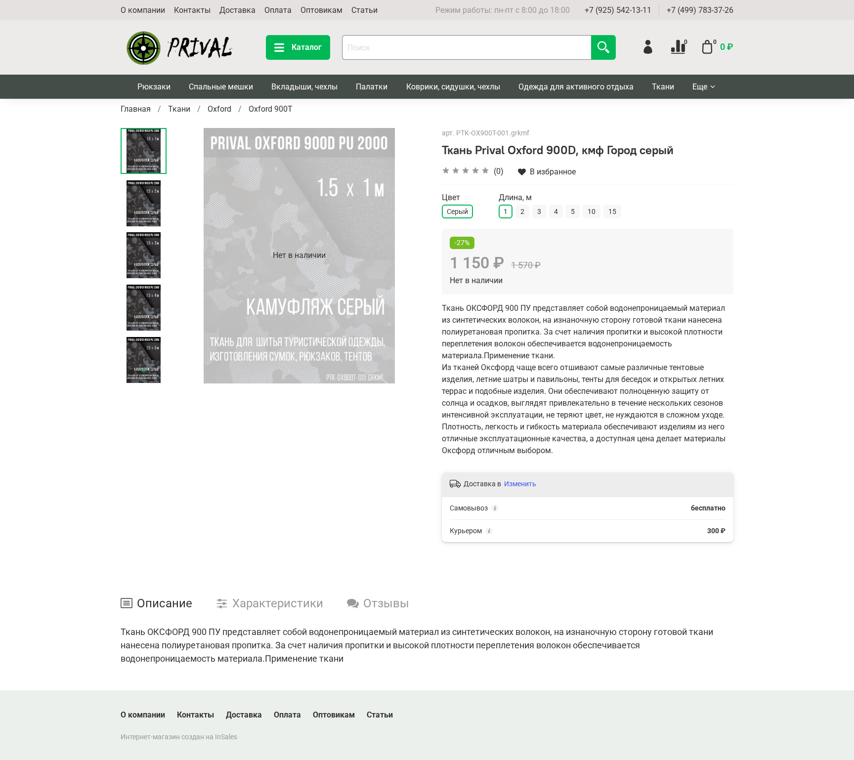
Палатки (371, 86)
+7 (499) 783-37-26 (700, 10)
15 (612, 211)
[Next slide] (144, 370)
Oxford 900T (271, 109)
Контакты (192, 10)
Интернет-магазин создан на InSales (179, 737)
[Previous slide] (191, 255)
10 (592, 211)
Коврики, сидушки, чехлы (453, 86)
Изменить (520, 484)
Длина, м (515, 197)
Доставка (237, 10)
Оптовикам (321, 10)
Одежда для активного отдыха (576, 86)
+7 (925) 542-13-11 (618, 10)
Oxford (219, 109)
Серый (457, 211)
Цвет (451, 197)
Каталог (307, 47)
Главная (136, 109)
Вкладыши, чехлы (304, 86)
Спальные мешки (221, 86)
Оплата (278, 10)
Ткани (663, 86)
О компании (143, 10)
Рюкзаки (154, 86)
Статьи (364, 10)
